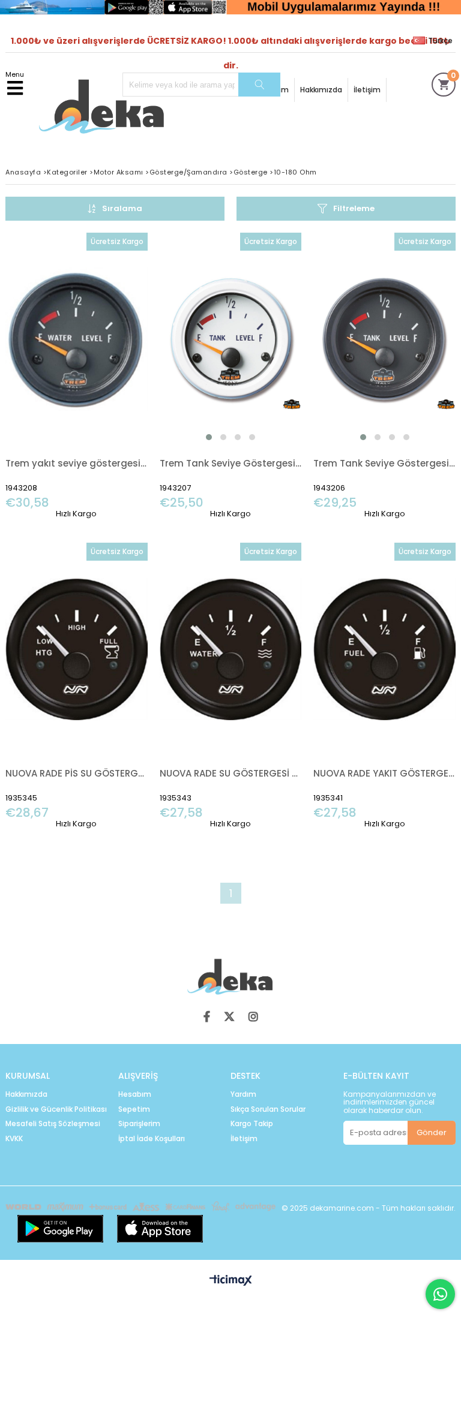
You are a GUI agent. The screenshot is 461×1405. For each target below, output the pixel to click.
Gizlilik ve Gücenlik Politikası (56, 1109)
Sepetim (134, 1109)
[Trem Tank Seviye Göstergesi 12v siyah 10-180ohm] (384, 339)
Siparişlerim (139, 1124)
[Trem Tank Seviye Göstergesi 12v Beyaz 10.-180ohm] (231, 339)
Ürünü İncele (108, 375)
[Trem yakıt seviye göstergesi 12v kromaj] (76, 339)
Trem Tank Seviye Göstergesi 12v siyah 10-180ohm (384, 463)
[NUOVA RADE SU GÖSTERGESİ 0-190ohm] (231, 649)
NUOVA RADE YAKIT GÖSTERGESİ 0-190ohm (384, 773)
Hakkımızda (321, 90)
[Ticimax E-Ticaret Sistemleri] (230, 1281)
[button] (209, 437)
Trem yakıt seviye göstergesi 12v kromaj (76, 463)
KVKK (14, 1139)
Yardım (243, 1094)
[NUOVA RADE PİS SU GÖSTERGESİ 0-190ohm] (76, 649)
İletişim (367, 90)
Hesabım (134, 1094)
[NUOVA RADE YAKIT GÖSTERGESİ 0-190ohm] (384, 649)
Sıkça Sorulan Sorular (268, 1109)
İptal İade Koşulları (151, 1139)
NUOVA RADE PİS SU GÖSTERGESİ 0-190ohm (76, 773)
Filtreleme (354, 208)
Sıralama (122, 208)
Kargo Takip (251, 1124)
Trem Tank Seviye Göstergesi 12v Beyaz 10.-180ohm (231, 463)
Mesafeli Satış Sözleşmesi (52, 1124)
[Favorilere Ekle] (76, 375)
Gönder (432, 1132)
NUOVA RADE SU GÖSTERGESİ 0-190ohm (231, 773)
